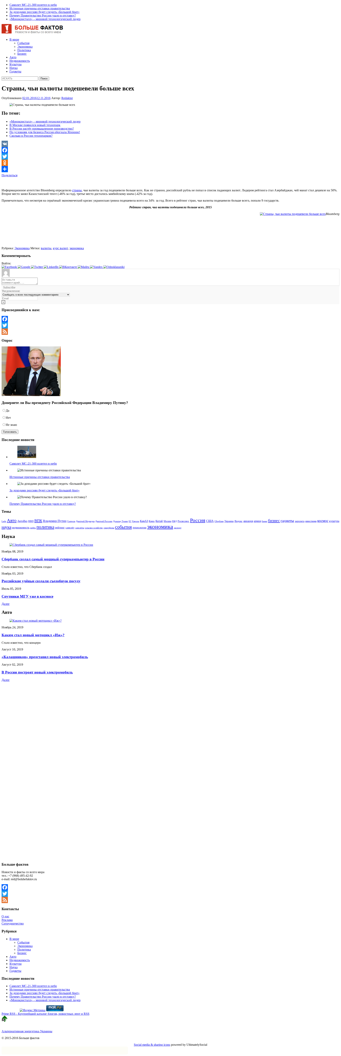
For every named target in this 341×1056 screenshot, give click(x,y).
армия (257, 521)
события (123, 526)
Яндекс (238, 521)
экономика (76, 248)
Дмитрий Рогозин (103, 521)
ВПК (38, 520)
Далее (5, 604)
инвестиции (311, 521)
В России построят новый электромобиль (37, 672)
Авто (12, 57)
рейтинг (60, 527)
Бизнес (22, 53)
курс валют (60, 248)
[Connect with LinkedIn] (51, 267)
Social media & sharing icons (152, 1044)
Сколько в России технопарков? (30, 135)
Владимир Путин (55, 521)
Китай (159, 521)
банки (264, 521)
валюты (46, 248)
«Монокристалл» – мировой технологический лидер (45, 19)
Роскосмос (183, 521)
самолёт (70, 527)
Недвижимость (19, 60)
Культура (15, 64)
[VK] (170, 144)
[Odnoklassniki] (170, 163)
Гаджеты (15, 71)
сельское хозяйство (94, 528)
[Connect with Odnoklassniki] (114, 267)
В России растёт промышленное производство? (41, 128)
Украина (229, 521)
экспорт (177, 528)
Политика (24, 50)
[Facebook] (170, 150)
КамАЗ (144, 521)
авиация (248, 521)
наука (6, 527)
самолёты (79, 528)
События (23, 43)
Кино (152, 521)
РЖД (174, 521)
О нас (5, 916)
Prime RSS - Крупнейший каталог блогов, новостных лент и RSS (45, 1013)
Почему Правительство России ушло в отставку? (42, 15)
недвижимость (20, 527)
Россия (197, 520)
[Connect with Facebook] (10, 267)
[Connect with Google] (24, 267)
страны (77, 190)
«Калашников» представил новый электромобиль (45, 657)
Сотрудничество (13, 923)
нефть (33, 528)
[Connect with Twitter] (37, 267)
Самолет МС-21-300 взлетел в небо (33, 5)
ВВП (31, 521)
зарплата (299, 521)
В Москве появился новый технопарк (34, 125)
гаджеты (287, 521)
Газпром (71, 521)
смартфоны (109, 528)
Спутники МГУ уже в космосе (27, 596)
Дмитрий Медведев (85, 521)
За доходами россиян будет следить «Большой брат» (44, 12)
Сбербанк (219, 521)
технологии (139, 527)
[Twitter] (170, 156)
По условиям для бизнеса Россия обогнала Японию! (44, 132)
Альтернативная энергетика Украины (27, 1031)
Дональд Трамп (120, 521)
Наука (13, 68)
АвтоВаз (22, 521)
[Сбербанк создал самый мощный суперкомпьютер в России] (51, 544)
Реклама (7, 920)
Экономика (25, 46)
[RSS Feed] (170, 331)
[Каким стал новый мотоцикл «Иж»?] (35, 620)
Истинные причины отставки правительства (39, 8)
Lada (4, 521)
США (210, 521)
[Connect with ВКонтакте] (68, 267)
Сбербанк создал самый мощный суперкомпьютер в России (53, 559)
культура (334, 521)
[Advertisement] (48, 183)
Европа (135, 521)
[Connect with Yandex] (96, 267)
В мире (14, 39)
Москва (167, 521)
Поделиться (9, 175)
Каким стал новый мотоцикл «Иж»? (33, 635)
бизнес (274, 520)
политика (45, 526)
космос (322, 521)
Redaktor (67, 98)
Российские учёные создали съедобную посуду (41, 581)
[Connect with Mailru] (84, 267)
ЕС (130, 521)
